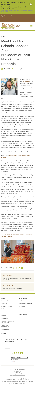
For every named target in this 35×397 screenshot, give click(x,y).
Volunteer (3, 315)
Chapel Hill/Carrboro (19, 26)
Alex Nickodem (26, 81)
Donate (3, 333)
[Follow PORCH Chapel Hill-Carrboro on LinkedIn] (21, 353)
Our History (4, 303)
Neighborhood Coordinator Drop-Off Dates (8, 321)
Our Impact (22, 306)
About (3, 298)
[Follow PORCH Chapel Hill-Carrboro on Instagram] (13, 353)
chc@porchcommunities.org (17, 375)
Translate (16, 362)
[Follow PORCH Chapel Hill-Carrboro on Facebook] (17, 353)
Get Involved (5, 313)
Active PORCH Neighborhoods (5, 326)
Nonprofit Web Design (15, 383)
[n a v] (31, 26)
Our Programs (22, 301)
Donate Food (4, 318)
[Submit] (2, 20)
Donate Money (5, 329)
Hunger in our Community (25, 303)
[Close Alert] (31, 4)
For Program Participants (23, 313)
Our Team (3, 309)
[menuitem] (8, 304)
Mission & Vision (5, 301)
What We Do (23, 298)
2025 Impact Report (6, 306)
